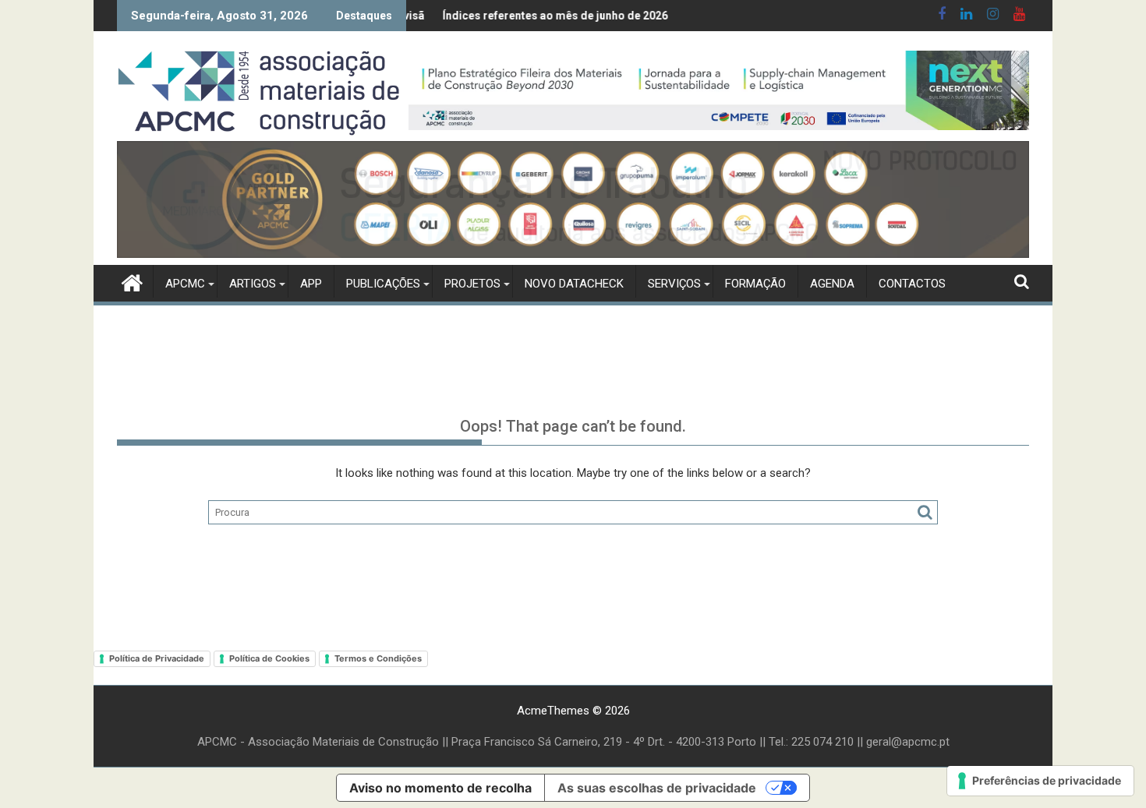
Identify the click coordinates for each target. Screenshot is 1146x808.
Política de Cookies (269, 658)
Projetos (472, 284)
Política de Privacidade (156, 658)
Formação (755, 284)
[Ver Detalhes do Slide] (719, 90)
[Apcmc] (132, 281)
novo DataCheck (574, 284)
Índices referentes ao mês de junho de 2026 (525, 15)
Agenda (832, 284)
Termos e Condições (378, 658)
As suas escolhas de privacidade (656, 788)
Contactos (912, 284)
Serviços (674, 284)
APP (311, 284)
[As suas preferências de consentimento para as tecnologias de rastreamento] (1040, 781)
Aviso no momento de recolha (440, 788)
